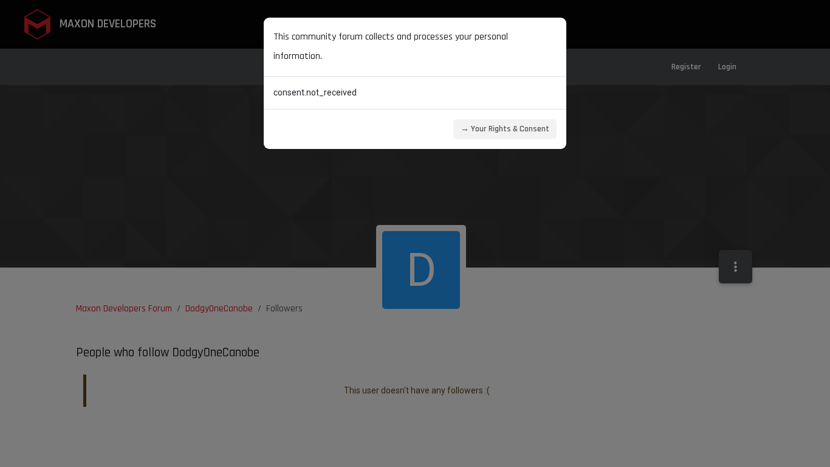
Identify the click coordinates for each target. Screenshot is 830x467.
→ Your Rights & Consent (505, 128)
